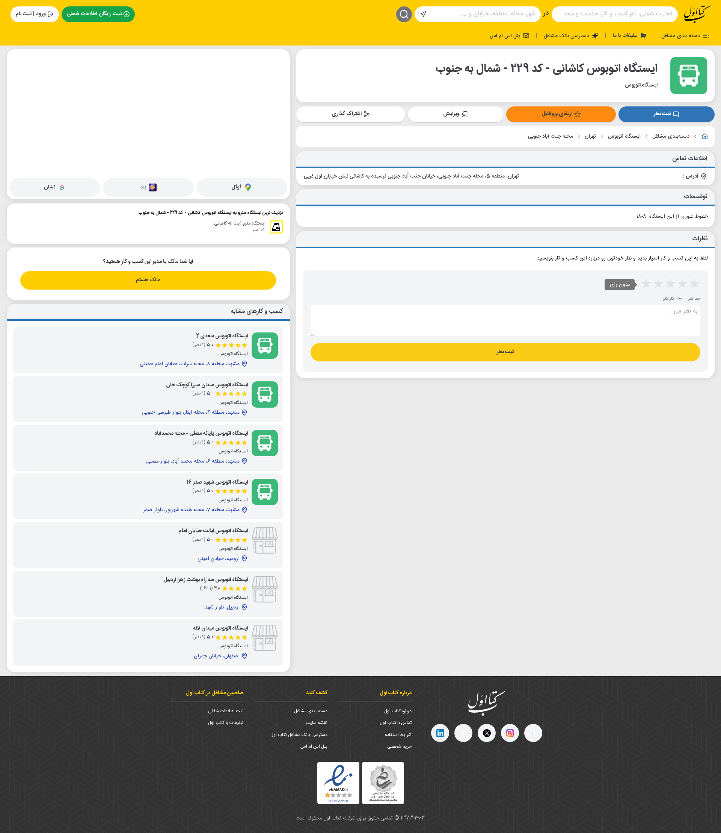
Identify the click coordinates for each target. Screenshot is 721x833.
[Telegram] (533, 733)
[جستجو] (404, 14)
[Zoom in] (18, 60)
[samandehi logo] (383, 783)
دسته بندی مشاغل (681, 35)
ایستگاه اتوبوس (624, 137)
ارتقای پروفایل (557, 113)
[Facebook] (463, 733)
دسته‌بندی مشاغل (670, 137)
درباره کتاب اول (398, 711)
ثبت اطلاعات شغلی (225, 711)
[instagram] (510, 733)
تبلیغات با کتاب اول (225, 723)
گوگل (236, 187)
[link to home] (704, 136)
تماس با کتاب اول (396, 723)
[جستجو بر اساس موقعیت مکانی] (423, 14)
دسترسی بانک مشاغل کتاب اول (298, 735)
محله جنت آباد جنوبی (550, 137)
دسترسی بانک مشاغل (567, 35)
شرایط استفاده (398, 735)
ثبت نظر (662, 113)
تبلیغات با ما (626, 35)
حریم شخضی (399, 746)
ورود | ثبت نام (31, 13)
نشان (49, 187)
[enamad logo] (338, 783)
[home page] (697, 14)
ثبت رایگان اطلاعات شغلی (94, 13)
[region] (148, 112)
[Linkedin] (440, 733)
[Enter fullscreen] (18, 94)
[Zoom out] (18, 75)
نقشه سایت (316, 723)
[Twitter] (487, 733)
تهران (590, 137)
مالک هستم (148, 280)
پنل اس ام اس (506, 35)
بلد (143, 187)
